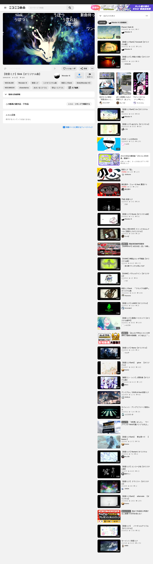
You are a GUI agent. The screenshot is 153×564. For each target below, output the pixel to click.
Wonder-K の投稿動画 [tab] (119, 22)
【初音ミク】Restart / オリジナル (134, 452)
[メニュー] (92, 68)
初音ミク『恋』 (127, 169)
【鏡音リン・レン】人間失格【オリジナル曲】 (135, 378)
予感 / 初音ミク (127, 199)
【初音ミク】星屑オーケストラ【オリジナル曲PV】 (135, 319)
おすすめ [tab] (102, 22)
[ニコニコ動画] (17, 7)
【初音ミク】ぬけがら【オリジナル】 (135, 124)
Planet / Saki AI (127, 27)
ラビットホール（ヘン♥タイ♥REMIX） (139, 98)
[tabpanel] (124, 289)
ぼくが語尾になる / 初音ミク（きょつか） (123, 98)
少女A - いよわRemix (129, 139)
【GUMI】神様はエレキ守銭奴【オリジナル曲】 (135, 260)
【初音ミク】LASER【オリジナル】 (135, 303)
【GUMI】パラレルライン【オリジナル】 (135, 274)
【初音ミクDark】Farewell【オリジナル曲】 (135, 43)
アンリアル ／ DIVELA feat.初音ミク (135, 392)
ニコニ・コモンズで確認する (79, 104)
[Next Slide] (90, 167)
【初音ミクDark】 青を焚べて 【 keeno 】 (135, 438)
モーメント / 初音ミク (129, 541)
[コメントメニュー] (146, 15)
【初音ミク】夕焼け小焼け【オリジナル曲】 (135, 58)
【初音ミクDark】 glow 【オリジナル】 (135, 364)
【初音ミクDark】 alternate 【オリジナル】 (135, 497)
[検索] (70, 7)
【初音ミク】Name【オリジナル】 (134, 348)
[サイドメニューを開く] (5, 7)
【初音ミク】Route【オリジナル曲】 (135, 214)
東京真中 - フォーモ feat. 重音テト (134, 184)
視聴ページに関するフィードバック (79, 190)
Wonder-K (66, 76)
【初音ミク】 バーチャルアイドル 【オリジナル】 (135, 527)
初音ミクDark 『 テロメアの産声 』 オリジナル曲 (135, 289)
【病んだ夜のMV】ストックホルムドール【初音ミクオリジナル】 (135, 230)
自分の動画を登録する (19, 145)
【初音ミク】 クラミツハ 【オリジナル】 (135, 482)
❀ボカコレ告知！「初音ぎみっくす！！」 (106, 98)
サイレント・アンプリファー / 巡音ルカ (135, 408)
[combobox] (47, 7)
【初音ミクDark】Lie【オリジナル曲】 (134, 110)
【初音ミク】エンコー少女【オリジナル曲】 (135, 467)
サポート (90, 77)
